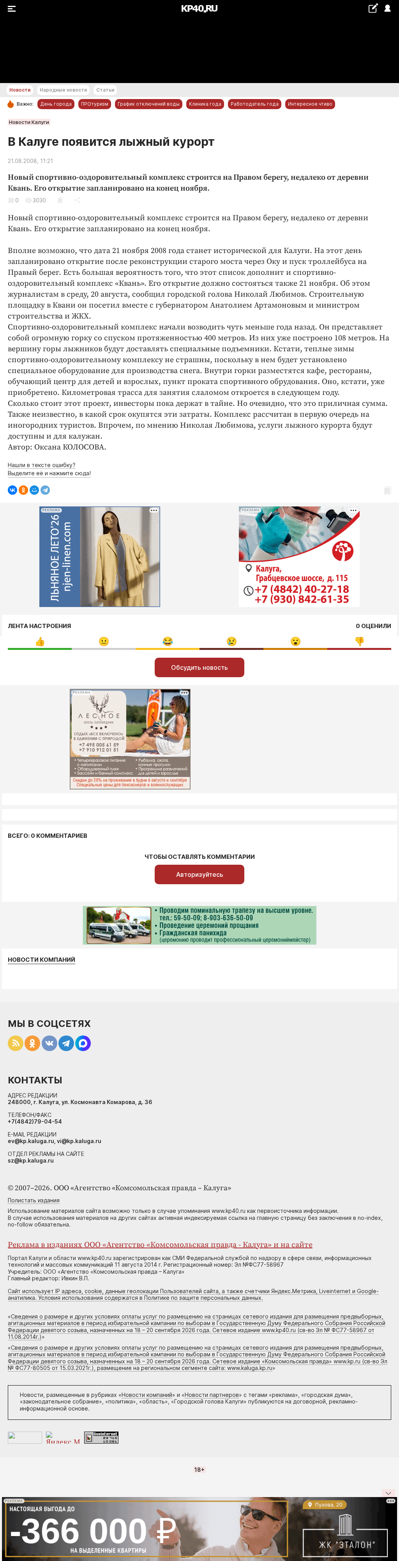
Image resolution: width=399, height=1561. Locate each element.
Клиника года (205, 104)
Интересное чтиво (310, 104)
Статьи (105, 90)
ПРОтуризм (94, 104)
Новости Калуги (29, 122)
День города (56, 104)
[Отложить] (60, 200)
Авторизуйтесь (199, 874)
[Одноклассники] (23, 490)
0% (40, 641)
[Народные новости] (373, 8)
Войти (387, 9)
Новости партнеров (212, 1394)
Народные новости (63, 90)
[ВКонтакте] (12, 490)
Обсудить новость (199, 667)
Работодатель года (255, 104)
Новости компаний (41, 959)
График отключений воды (149, 104)
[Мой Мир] (34, 490)
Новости (19, 90)
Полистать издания (34, 1200)
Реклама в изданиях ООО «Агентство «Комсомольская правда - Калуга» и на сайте (160, 1245)
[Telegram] (45, 490)
